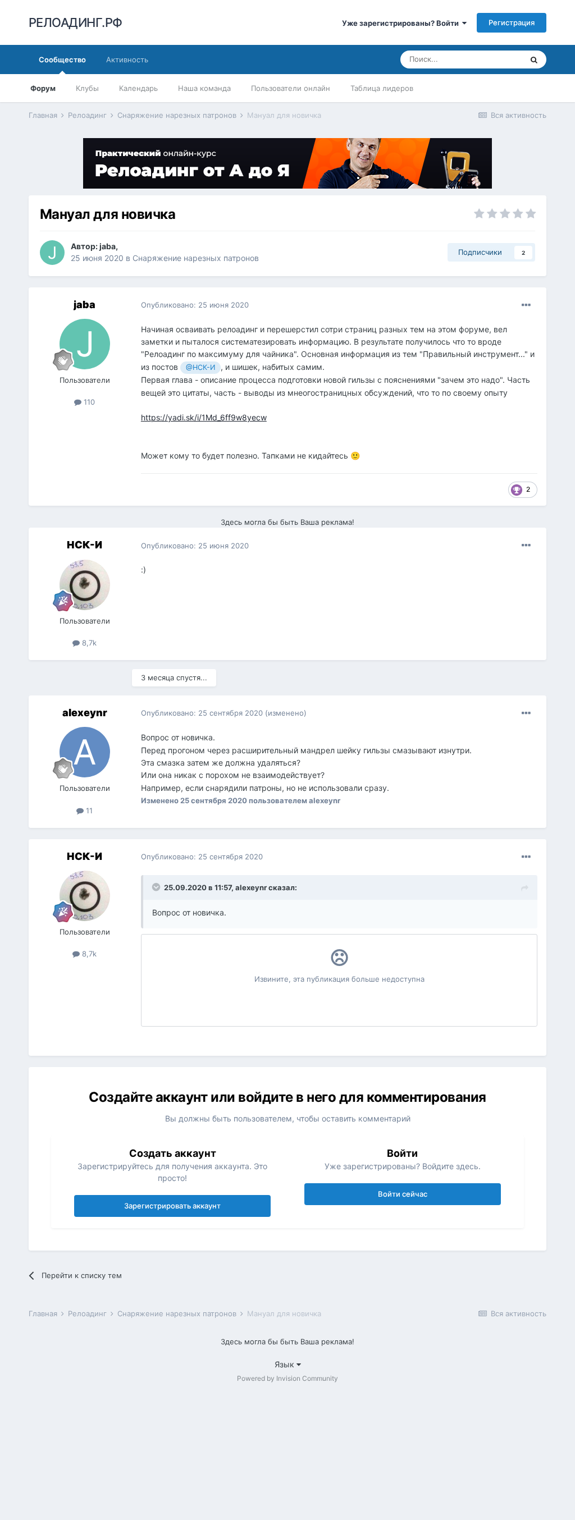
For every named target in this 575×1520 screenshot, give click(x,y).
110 (88, 401)
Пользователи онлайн (290, 88)
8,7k (88, 642)
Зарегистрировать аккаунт (172, 1205)
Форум (43, 88)
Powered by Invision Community (287, 1378)
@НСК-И (200, 367)
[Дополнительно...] (526, 305)
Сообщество (62, 59)
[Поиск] (534, 59)
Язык (285, 1364)
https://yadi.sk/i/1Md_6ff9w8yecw (204, 417)
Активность (127, 59)
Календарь (138, 88)
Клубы (87, 88)
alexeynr (84, 712)
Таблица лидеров (381, 88)
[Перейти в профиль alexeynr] (85, 752)
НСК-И (84, 545)
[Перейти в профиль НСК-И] (85, 585)
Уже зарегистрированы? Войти (402, 23)
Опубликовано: (195, 304)
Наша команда (204, 88)
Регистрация (512, 22)
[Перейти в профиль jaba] (52, 252)
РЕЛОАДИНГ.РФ (75, 22)
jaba (107, 246)
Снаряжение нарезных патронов (196, 258)
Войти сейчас (402, 1193)
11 (88, 810)
